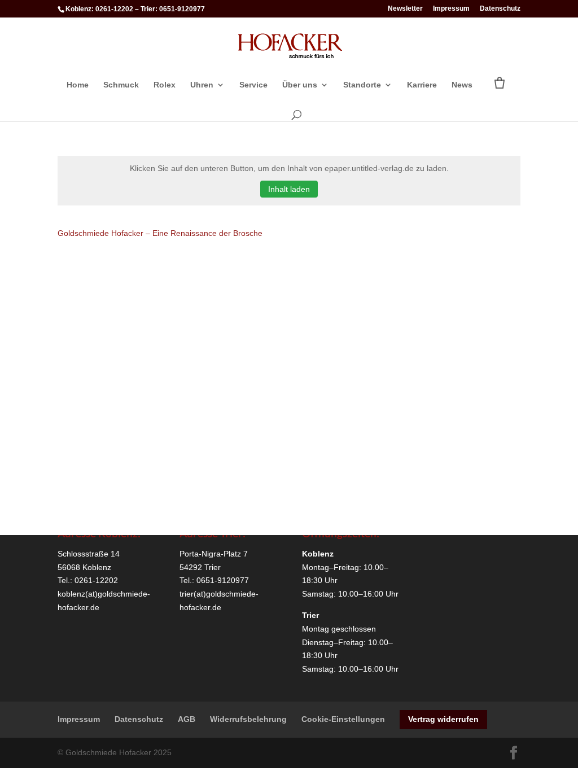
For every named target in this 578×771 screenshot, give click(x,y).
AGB (186, 719)
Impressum (451, 8)
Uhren (201, 85)
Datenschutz (500, 8)
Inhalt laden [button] (289, 189)
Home (78, 85)
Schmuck (121, 85)
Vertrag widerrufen (443, 719)
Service (253, 85)
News (462, 85)
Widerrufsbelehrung (248, 719)
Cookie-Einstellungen (343, 719)
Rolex (165, 85)
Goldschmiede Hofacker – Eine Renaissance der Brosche (160, 233)
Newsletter (405, 8)
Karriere (422, 85)
